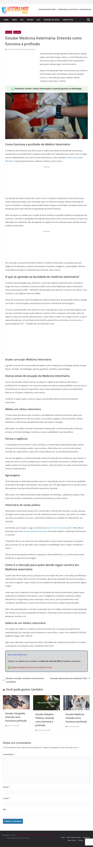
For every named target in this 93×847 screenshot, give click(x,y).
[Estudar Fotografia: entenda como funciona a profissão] (16, 697)
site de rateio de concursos (35, 531)
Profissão (17, 32)
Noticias (8, 32)
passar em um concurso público (59, 527)
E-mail (6, 798)
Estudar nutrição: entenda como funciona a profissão (25, 680)
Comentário (9, 754)
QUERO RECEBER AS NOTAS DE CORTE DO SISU (31, 667)
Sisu (38, 20)
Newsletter (68, 20)
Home (6, 20)
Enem (14, 20)
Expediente (86, 837)
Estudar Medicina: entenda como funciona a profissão (76, 718)
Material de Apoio (51, 20)
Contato (80, 840)
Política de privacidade (74, 837)
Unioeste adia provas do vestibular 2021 (68, 678)
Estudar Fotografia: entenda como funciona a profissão (16, 717)
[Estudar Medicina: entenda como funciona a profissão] (76, 697)
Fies (21, 20)
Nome (6, 787)
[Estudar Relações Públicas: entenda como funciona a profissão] (46, 697)
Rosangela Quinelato (28, 49)
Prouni (30, 20)
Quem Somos (72, 840)
